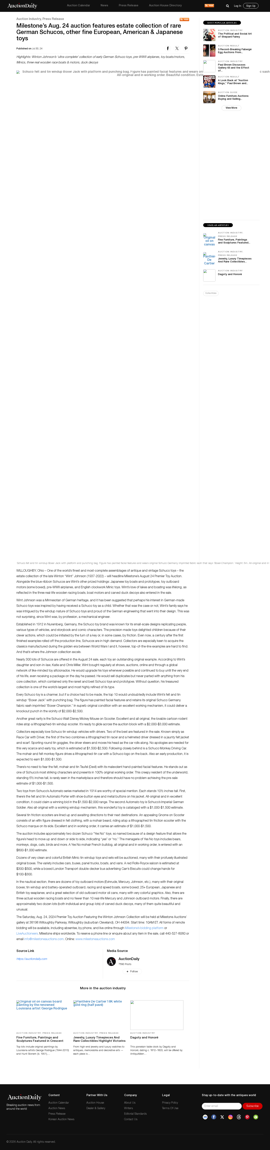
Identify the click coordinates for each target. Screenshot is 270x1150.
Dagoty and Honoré (144, 1037)
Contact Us (130, 1119)
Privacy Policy (170, 1103)
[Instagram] (230, 1117)
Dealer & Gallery (95, 1108)
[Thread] (239, 1117)
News (104, 5)
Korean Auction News (61, 1119)
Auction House (95, 1103)
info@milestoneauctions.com (44, 939)
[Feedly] (255, 1117)
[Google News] (205, 1117)
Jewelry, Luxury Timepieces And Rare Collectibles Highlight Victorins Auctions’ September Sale (99, 1041)
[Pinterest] (247, 1117)
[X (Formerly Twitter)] (222, 1117)
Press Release (128, 5)
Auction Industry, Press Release (40, 19)
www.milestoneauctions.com (95, 939)
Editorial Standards (135, 1114)
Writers (128, 1108)
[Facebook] (213, 1117)
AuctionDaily (129, 959)
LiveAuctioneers (27, 934)
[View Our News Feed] (209, 6)
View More (231, 108)
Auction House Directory (165, 5)
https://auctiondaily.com (31, 959)
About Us (129, 1103)
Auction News (56, 1108)
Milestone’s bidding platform (144, 928)
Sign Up (250, 6)
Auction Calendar (78, 5)
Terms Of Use (170, 1108)
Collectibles (210, 293)
